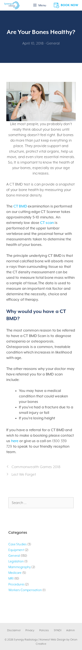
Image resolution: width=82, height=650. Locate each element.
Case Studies (17, 544)
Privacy (29, 630)
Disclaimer (14, 630)
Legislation (16, 561)
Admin (70, 630)
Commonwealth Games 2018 (36, 467)
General (53, 43)
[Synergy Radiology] (12, 5)
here (15, 441)
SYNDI (57, 630)
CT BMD (20, 206)
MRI (11, 578)
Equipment (16, 550)
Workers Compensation (25, 590)
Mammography (19, 567)
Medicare (15, 572)
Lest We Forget (24, 474)
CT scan (47, 223)
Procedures (16, 584)
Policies (44, 630)
